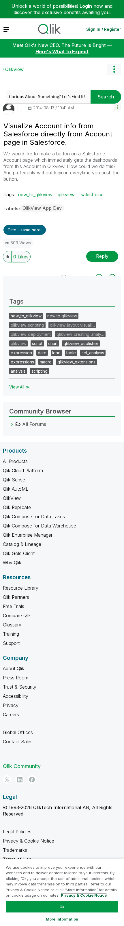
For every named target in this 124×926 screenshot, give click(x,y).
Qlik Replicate (17, 507)
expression (21, 352)
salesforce (92, 194)
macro (46, 361)
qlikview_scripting (27, 325)
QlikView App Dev (42, 208)
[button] (117, 106)
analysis (18, 371)
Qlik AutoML (15, 489)
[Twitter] (7, 779)
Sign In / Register (103, 29)
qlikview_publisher (80, 343)
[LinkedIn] (19, 779)
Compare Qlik (17, 615)
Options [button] (114, 69)
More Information (62, 919)
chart (53, 343)
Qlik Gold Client (19, 553)
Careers (11, 714)
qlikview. (67, 194)
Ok (62, 906)
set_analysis (93, 352)
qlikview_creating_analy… (80, 334)
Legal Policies (17, 831)
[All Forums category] (12, 424)
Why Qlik (12, 562)
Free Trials (13, 606)
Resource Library (20, 588)
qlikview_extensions (76, 361)
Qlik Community (22, 766)
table (71, 352)
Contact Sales (18, 741)
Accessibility (15, 696)
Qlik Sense (14, 480)
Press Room (15, 678)
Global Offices (18, 732)
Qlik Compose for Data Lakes (34, 516)
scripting (39, 371)
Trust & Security (19, 687)
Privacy (10, 705)
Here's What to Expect (62, 51)
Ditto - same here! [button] (25, 229)
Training (11, 634)
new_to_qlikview (35, 194)
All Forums (34, 424)
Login (86, 6)
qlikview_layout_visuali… (72, 325)
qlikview (18, 343)
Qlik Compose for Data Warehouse (39, 526)
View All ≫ (19, 386)
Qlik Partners (16, 597)
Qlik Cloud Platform (23, 470)
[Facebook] (32, 779)
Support (11, 643)
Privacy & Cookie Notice (28, 841)
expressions (22, 361)
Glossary (12, 625)
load (56, 352)
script (37, 343)
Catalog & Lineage (22, 544)
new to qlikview (62, 315)
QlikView (14, 69)
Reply (102, 256)
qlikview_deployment (31, 334)
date (42, 352)
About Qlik (13, 668)
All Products (15, 461)
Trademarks (15, 850)
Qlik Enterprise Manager (27, 535)
